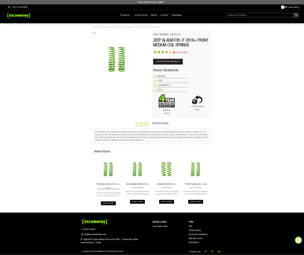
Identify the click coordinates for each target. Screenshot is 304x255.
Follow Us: (195, 251)
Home (95, 27)
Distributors (194, 242)
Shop (100, 27)
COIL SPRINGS (118, 27)
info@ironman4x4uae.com (94, 234)
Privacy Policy (195, 230)
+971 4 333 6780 (19, 7)
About (154, 15)
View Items (290, 7)
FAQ (190, 226)
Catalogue (176, 15)
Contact (164, 15)
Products (125, 15)
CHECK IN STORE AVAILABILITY (168, 62)
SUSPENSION (108, 27)
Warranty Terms (195, 238)
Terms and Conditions (198, 234)
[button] (94, 33)
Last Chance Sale (160, 226)
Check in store (108, 203)
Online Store (141, 15)
